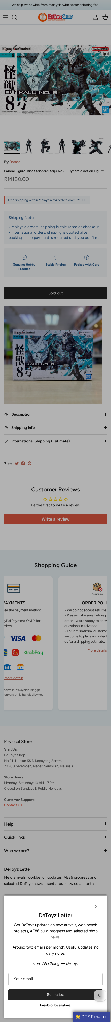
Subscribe (55, 994)
